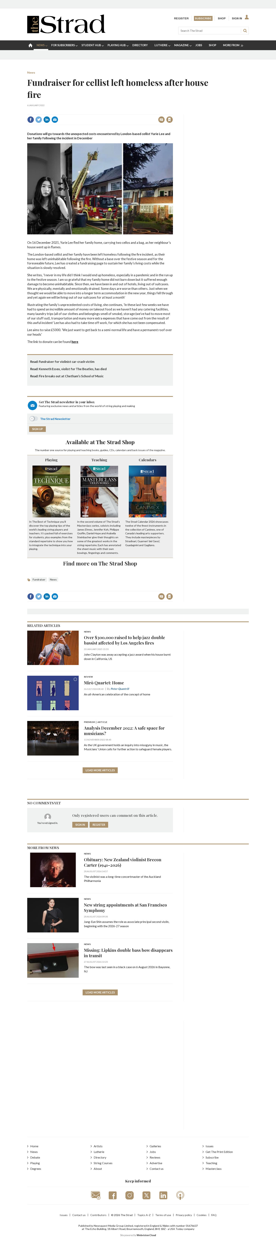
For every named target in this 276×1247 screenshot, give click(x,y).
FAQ (213, 1215)
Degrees (35, 1168)
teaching (86, 450)
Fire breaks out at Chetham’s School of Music (71, 376)
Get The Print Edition (219, 1151)
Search (245, 31)
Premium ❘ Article (95, 722)
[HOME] (30, 45)
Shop (222, 18)
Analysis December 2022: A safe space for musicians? (124, 730)
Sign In (237, 18)
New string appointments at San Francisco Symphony (125, 907)
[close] (173, 111)
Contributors (98, 1215)
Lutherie (99, 1151)
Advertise (156, 1163)
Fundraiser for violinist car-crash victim (66, 362)
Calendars (147, 459)
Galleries (155, 1146)
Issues (209, 1146)
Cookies (202, 1215)
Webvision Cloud (146, 1235)
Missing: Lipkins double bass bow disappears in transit (128, 952)
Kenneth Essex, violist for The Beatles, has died (73, 369)
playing (71, 450)
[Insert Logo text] (66, 32)
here (75, 342)
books (95, 450)
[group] (231, 45)
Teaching (99, 459)
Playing (51, 459)
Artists (98, 1146)
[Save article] (169, 119)
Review (88, 677)
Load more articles (100, 770)
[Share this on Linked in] (46, 119)
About (98, 1168)
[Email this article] (54, 119)
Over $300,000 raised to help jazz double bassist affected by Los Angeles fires (124, 640)
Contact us (157, 1168)
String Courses (103, 1163)
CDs (111, 450)
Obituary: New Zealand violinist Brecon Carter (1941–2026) (122, 862)
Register (181, 18)
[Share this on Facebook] (30, 119)
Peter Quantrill (120, 688)
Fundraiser (39, 579)
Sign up (37, 429)
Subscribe (203, 18)
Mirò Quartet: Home (104, 682)
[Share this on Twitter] (38, 119)
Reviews (155, 1157)
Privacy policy (184, 1215)
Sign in (123, 111)
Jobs (153, 1151)
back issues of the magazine (148, 450)
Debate (35, 1157)
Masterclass (214, 1168)
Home (34, 1146)
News (31, 72)
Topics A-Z (144, 1215)
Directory (100, 1157)
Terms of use (163, 1215)
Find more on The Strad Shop (100, 563)
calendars (121, 450)
